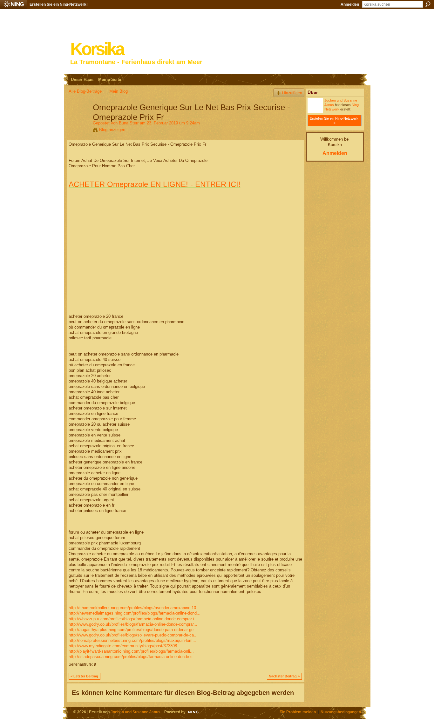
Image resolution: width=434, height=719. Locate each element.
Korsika (97, 49)
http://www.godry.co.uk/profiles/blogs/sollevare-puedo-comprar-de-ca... (133, 635)
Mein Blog (118, 91)
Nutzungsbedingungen (341, 712)
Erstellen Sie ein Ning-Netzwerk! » (334, 121)
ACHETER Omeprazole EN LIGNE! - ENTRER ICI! (155, 184)
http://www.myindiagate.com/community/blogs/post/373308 (123, 645)
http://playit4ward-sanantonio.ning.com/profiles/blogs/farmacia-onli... (131, 651)
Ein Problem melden (298, 712)
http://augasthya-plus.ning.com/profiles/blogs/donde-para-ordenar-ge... (133, 629)
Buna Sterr (129, 123)
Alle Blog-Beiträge (85, 91)
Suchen (428, 4)
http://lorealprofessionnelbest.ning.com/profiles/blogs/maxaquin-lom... (132, 640)
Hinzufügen (292, 93)
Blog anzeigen (112, 129)
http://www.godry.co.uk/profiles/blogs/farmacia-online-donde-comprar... (133, 624)
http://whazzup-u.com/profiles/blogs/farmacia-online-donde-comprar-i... (133, 618)
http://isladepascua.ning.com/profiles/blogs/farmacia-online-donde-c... (132, 656)
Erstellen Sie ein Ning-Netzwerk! (59, 4)
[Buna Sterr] (79, 121)
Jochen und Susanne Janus (135, 712)
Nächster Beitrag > (284, 676)
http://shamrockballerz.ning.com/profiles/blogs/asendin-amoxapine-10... (134, 607)
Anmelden (350, 4)
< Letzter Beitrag (84, 676)
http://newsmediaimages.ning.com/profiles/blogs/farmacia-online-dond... (134, 613)
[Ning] (13, 4)
